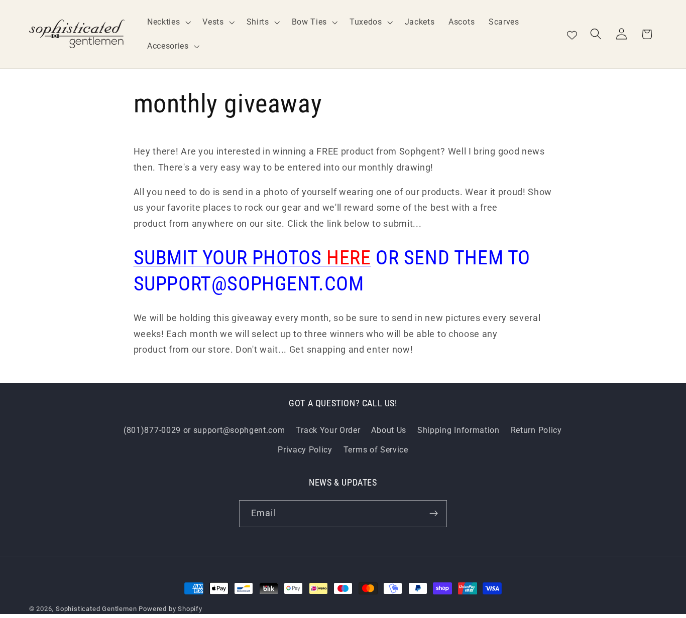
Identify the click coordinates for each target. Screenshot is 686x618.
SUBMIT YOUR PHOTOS (252, 257)
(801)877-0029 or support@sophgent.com (204, 430)
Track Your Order (328, 430)
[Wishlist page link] (572, 34)
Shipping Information (458, 430)
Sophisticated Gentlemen (96, 608)
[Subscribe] (433, 513)
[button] (167, 22)
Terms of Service (376, 449)
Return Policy (536, 430)
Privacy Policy (305, 449)
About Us (388, 430)
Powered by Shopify (170, 608)
